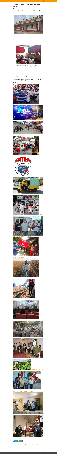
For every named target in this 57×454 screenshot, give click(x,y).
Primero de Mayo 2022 (41, 444)
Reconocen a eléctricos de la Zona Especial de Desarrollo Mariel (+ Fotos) (22, 236)
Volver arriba (42, 450)
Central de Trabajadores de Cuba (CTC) (21, 444)
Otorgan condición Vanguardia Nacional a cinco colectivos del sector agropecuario (23, 391)
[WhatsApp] (17, 441)
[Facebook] (13, 441)
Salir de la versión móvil (28, 452)
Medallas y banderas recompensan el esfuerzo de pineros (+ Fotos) (21, 358)
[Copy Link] (21, 441)
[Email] (19, 441)
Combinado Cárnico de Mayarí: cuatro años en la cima (20, 337)
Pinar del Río (36, 444)
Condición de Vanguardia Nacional (30, 444)
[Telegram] (16, 441)
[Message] (18, 441)
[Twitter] (14, 441)
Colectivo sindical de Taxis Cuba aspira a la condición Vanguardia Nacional (22, 194)
